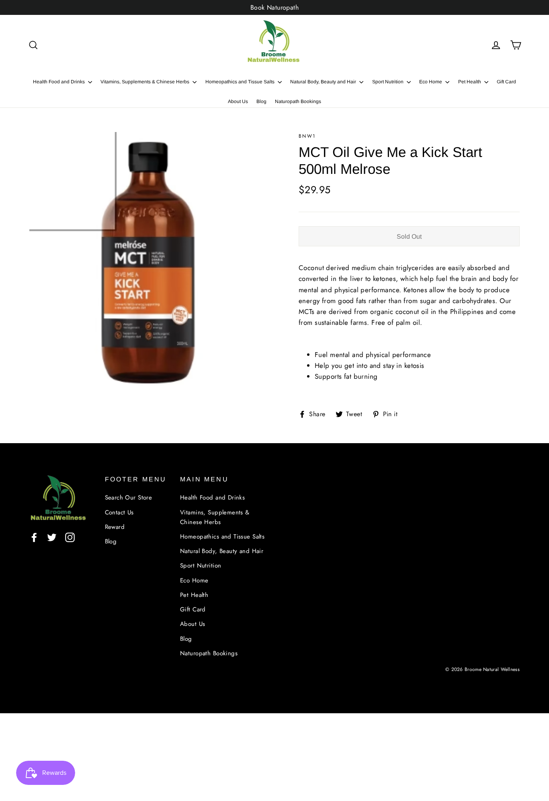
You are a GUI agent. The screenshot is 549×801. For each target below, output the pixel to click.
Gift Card (506, 82)
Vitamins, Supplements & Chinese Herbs (145, 82)
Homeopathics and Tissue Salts (240, 82)
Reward (115, 526)
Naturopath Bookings (298, 101)
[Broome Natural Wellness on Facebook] (34, 536)
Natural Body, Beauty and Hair (323, 82)
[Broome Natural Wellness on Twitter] (52, 536)
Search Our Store (128, 497)
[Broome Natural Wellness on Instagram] (70, 536)
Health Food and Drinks (59, 82)
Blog (261, 101)
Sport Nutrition (388, 82)
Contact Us (119, 512)
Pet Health (470, 82)
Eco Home (431, 82)
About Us (238, 101)
